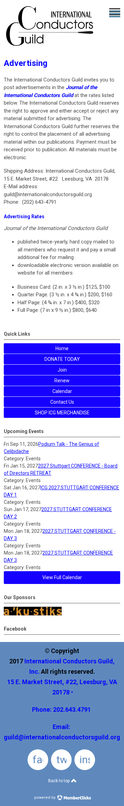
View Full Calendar (62, 577)
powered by (45, 797)
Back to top (59, 780)
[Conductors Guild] (50, 48)
